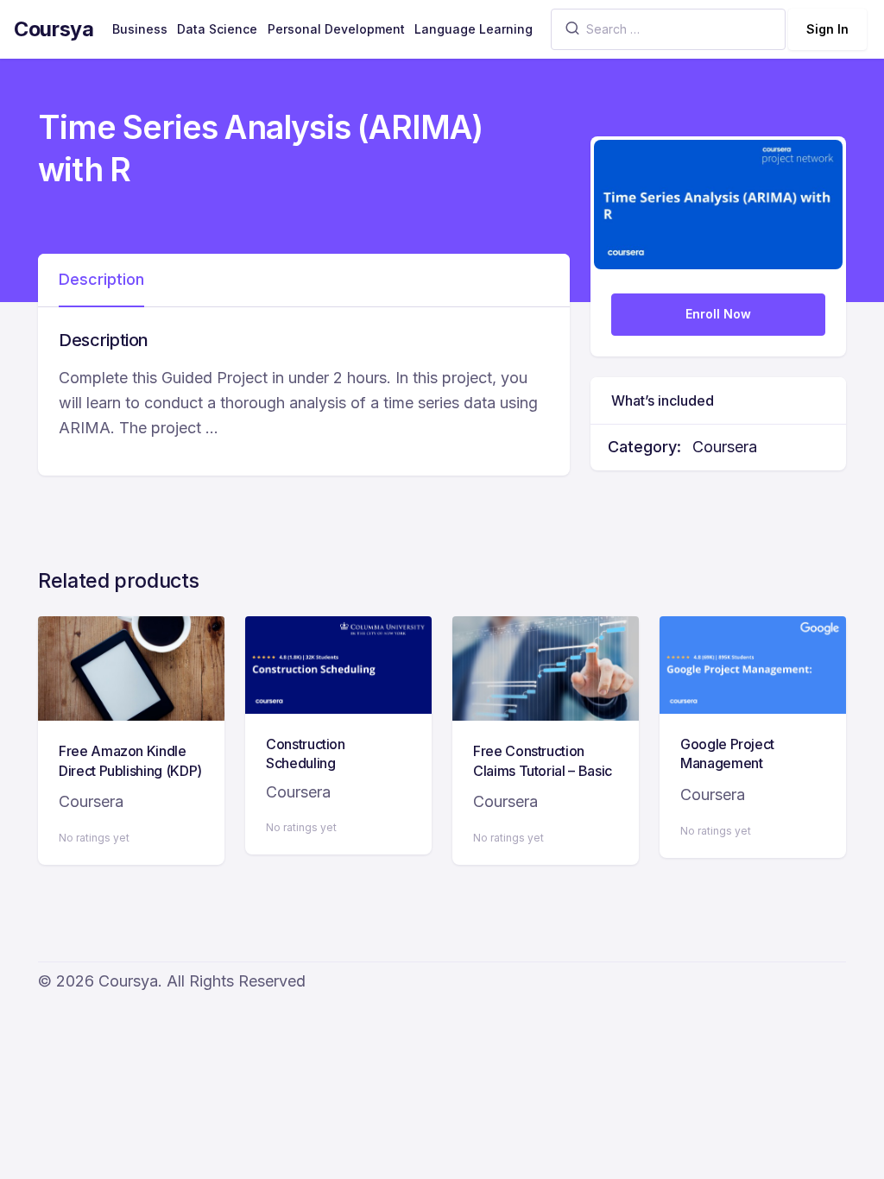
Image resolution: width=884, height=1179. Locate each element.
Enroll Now (718, 313)
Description (101, 279)
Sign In (827, 29)
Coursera (724, 447)
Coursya (54, 28)
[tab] (101, 280)
